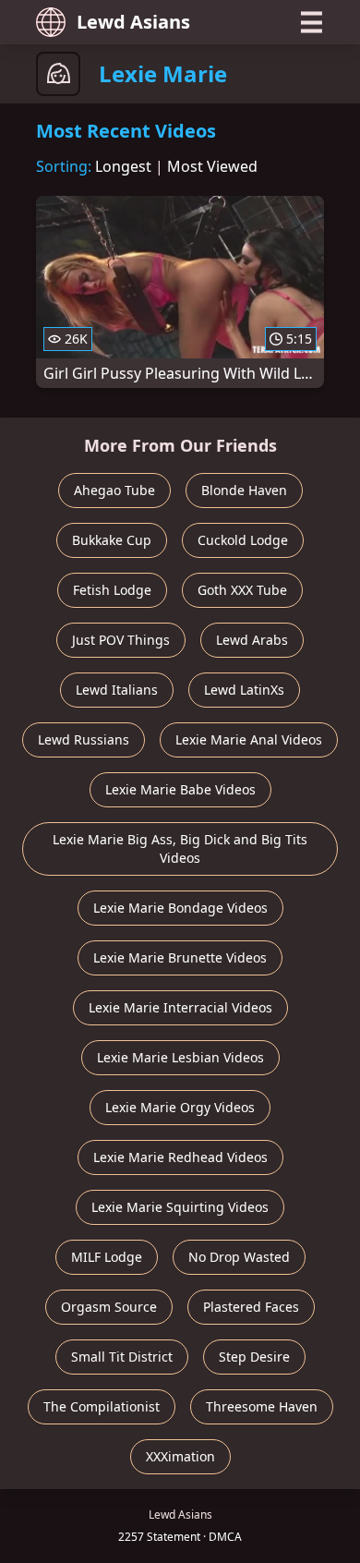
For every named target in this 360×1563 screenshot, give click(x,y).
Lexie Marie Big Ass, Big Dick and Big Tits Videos (180, 848)
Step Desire (254, 1356)
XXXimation (180, 1456)
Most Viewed (212, 166)
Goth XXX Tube (242, 590)
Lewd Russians (83, 739)
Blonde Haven (244, 490)
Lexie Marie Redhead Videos (180, 1157)
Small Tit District (122, 1356)
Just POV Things (121, 639)
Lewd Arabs (252, 639)
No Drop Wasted (239, 1257)
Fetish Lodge (112, 590)
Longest (123, 166)
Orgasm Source (109, 1306)
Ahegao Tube (114, 490)
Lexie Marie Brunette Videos (180, 957)
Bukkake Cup (111, 540)
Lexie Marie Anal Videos (248, 739)
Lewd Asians (133, 21)
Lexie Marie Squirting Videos (180, 1207)
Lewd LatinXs (244, 689)
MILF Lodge (106, 1257)
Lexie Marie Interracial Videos (180, 1007)
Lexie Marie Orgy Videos (180, 1107)
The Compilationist (101, 1406)
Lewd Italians (117, 689)
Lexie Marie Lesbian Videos (180, 1057)
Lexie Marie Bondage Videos (180, 907)
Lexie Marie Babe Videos (180, 789)
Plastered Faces (251, 1306)
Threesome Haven (262, 1406)
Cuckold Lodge (243, 540)
